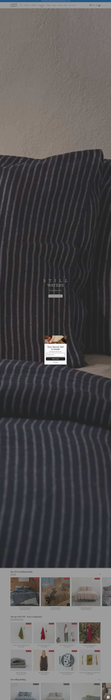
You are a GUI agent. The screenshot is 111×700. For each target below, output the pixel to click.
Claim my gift (55, 359)
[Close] (65, 337)
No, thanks (55, 362)
